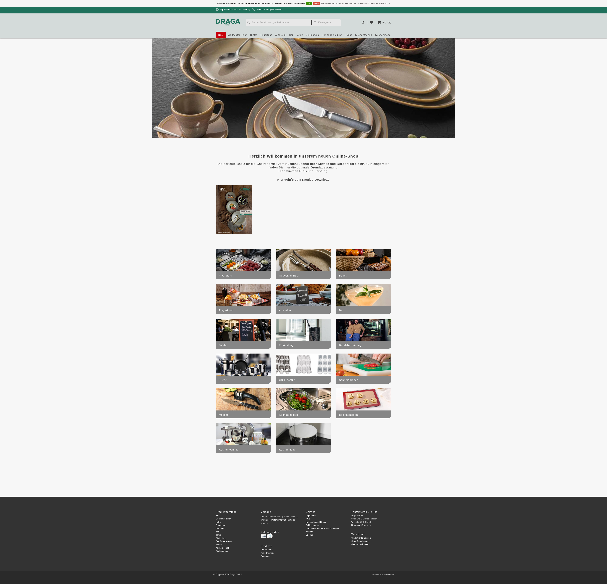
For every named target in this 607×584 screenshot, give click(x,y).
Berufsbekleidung (332, 35)
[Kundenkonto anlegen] (363, 22)
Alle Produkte (267, 549)
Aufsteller (280, 35)
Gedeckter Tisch (237, 35)
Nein (316, 3)
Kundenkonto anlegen (361, 538)
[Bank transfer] (263, 536)
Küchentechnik (364, 35)
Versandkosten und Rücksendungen (322, 528)
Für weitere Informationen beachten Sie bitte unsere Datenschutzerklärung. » (355, 3)
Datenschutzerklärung (316, 522)
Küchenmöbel (383, 35)
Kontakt (309, 532)
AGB (308, 519)
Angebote (265, 556)
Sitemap (309, 535)
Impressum (311, 515)
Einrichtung (312, 35)
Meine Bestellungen (360, 541)
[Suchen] (248, 23)
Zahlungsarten (312, 525)
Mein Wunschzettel (359, 544)
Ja (309, 3)
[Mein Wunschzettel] (371, 22)
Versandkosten (389, 574)
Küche (348, 35)
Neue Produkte (267, 553)
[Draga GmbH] (229, 16)
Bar (291, 35)
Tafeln (299, 35)
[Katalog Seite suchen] (315, 23)
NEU (221, 35)
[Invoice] (270, 536)
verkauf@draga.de (362, 525)
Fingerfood (266, 35)
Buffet (253, 35)
